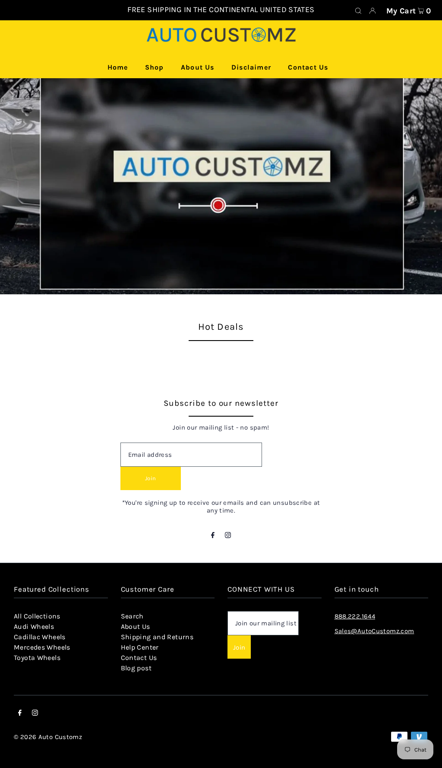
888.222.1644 (355, 616)
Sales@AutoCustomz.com (374, 631)
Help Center (140, 647)
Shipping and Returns (157, 637)
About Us (135, 626)
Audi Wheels (34, 626)
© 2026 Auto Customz (48, 737)
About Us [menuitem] (198, 67)
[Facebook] (213, 536)
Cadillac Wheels (40, 637)
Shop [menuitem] (154, 67)
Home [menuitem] (117, 67)
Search (132, 616)
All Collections (37, 616)
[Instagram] (228, 536)
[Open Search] (358, 10)
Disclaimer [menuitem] (251, 67)
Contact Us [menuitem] (308, 67)
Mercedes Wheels (42, 647)
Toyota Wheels (37, 657)
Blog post (136, 668)
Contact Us (139, 657)
